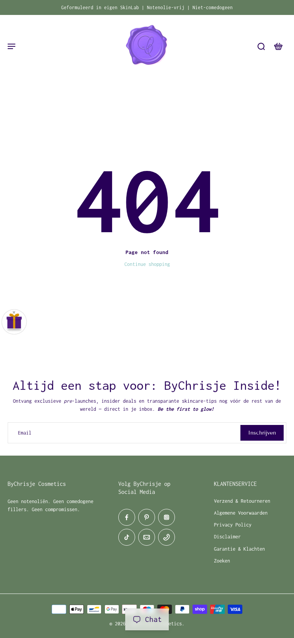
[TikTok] (126, 537)
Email (24, 433)
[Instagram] (166, 517)
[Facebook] (126, 517)
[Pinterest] (146, 517)
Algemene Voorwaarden (241, 513)
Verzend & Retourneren (242, 501)
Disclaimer (227, 537)
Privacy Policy (233, 525)
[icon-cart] (278, 46)
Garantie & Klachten (239, 549)
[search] (261, 46)
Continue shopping (147, 264)
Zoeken (222, 561)
